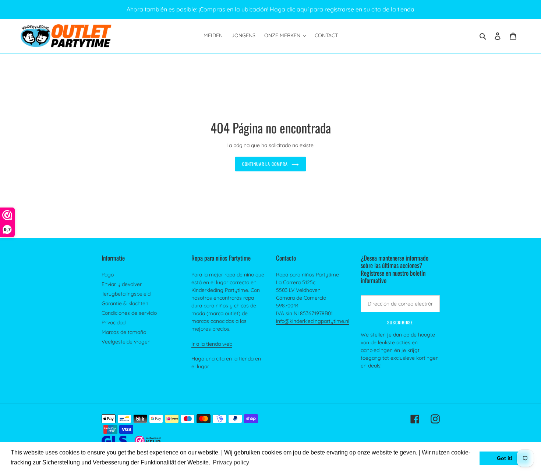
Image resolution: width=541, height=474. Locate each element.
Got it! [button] (505, 458)
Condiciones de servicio (129, 313)
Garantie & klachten (125, 303)
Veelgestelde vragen (126, 341)
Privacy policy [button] (231, 462)
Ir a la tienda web (211, 344)
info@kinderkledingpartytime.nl (312, 321)
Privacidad (113, 322)
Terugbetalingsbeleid (126, 293)
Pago (108, 274)
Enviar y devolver (122, 284)
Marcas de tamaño (124, 332)
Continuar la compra (265, 164)
